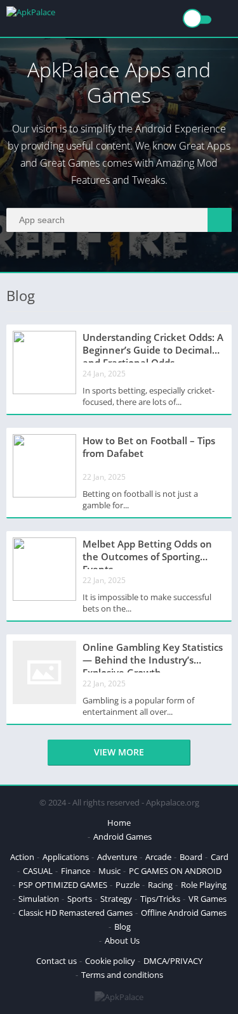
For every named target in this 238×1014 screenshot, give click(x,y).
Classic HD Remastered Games (75, 912)
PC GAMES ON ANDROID (175, 870)
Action (22, 857)
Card (219, 857)
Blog (122, 926)
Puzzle (128, 884)
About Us (122, 940)
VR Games (207, 898)
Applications (66, 857)
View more (119, 752)
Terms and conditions (122, 974)
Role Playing (204, 884)
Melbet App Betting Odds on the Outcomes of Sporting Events (147, 553)
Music (109, 870)
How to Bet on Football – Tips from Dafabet (149, 446)
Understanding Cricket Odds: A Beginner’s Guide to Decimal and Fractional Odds (153, 347)
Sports (79, 898)
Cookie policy (110, 960)
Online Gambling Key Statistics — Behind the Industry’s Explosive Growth (153, 656)
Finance (75, 870)
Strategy (116, 898)
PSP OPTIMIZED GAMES (62, 884)
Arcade (158, 857)
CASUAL (38, 870)
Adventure (117, 857)
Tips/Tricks (160, 898)
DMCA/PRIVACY (172, 960)
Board (191, 857)
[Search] (220, 220)
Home (119, 822)
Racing (160, 884)
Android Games (122, 836)
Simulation (38, 898)
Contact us (56, 960)
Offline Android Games (184, 912)
